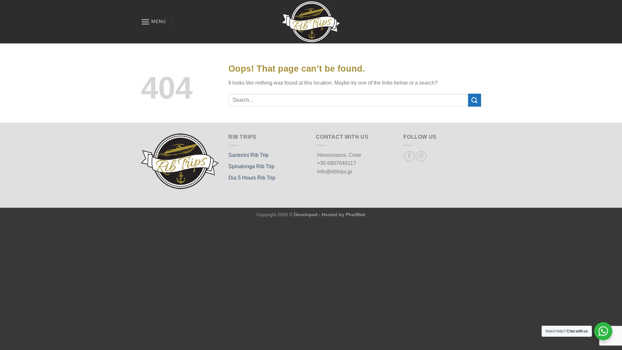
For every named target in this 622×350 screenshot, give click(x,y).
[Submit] (474, 100)
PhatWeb (355, 214)
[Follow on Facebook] (409, 156)
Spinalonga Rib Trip (251, 166)
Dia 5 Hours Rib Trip (251, 178)
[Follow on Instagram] (421, 156)
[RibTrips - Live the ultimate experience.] (311, 21)
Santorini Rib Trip (248, 155)
